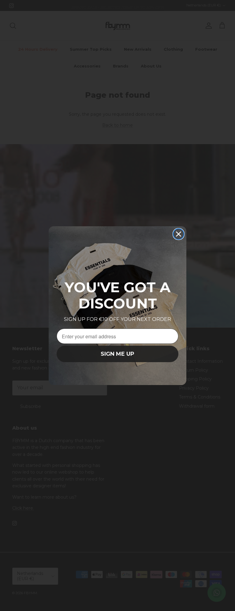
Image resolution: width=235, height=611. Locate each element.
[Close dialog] (178, 234)
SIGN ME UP (117, 354)
